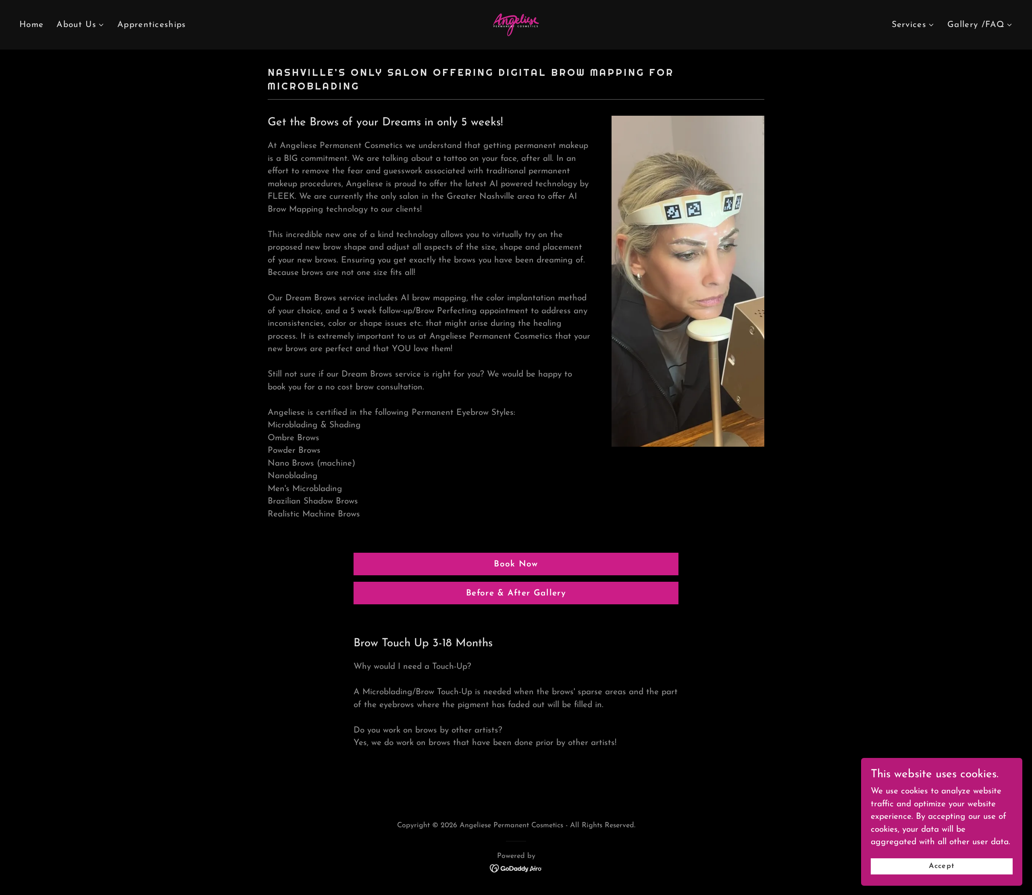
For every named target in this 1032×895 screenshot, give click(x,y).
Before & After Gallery (516, 593)
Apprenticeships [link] (151, 25)
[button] (80, 25)
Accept (942, 866)
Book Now (516, 564)
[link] (516, 24)
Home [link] (31, 25)
